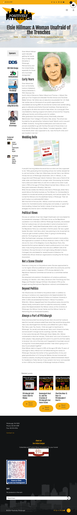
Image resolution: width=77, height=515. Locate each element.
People (23, 37)
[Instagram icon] (61, 2)
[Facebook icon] (51, 2)
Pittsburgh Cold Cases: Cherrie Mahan (28, 395)
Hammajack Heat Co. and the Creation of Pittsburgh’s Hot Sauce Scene (45, 398)
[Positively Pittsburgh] (22, 15)
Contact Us (10, 433)
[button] (76, 2)
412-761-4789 (8, 2)
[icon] (63, 2)
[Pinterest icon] (59, 2)
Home (16, 37)
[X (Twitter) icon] (54, 2)
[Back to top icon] (69, 510)
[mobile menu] (66, 10)
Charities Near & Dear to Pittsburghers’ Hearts (61, 396)
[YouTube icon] (56, 2)
